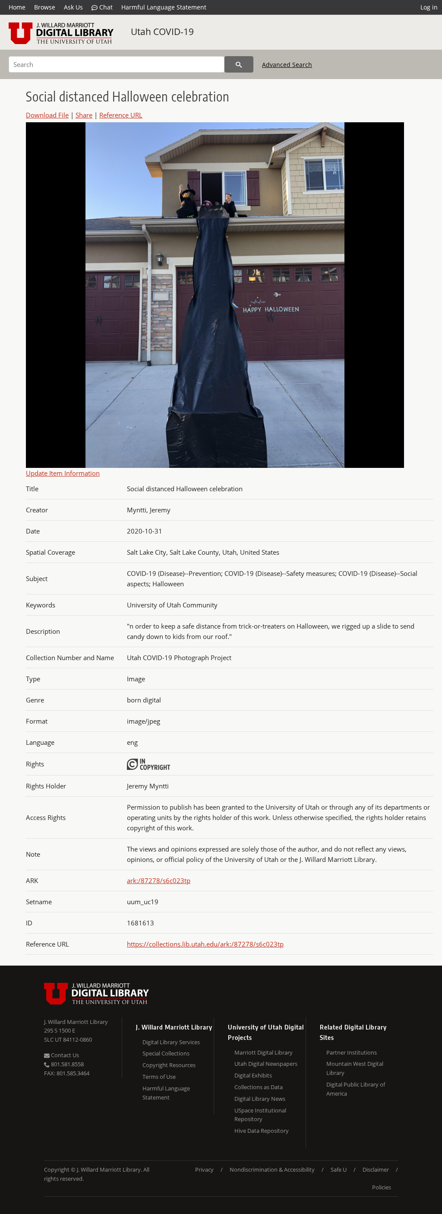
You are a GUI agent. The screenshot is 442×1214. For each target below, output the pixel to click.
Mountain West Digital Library (354, 1068)
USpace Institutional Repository (260, 1114)
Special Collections (165, 1053)
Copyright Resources (169, 1065)
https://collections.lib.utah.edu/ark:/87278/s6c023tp (205, 944)
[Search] (238, 64)
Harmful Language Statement (163, 7)
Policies (381, 1187)
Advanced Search (287, 64)
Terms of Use (159, 1077)
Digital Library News (259, 1099)
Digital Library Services (171, 1042)
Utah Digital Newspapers (265, 1064)
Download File (47, 115)
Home (17, 7)
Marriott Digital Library (263, 1052)
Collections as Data (258, 1087)
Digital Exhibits (253, 1075)
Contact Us (64, 1055)
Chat (105, 7)
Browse (44, 7)
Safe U (339, 1169)
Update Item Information (63, 473)
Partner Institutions (351, 1052)
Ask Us (73, 7)
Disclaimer (376, 1169)
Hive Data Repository (261, 1131)
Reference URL (120, 115)
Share (84, 115)
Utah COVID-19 (162, 31)
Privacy (204, 1169)
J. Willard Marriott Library (76, 1022)
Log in (429, 7)
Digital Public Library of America (355, 1089)
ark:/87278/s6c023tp (158, 880)
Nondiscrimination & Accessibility (272, 1169)
